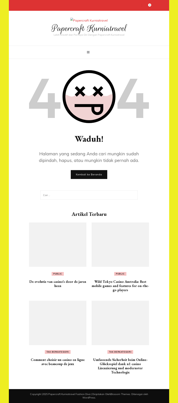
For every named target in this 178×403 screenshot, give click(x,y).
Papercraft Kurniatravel (89, 28)
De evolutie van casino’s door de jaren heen (57, 283)
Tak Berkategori (58, 352)
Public (57, 274)
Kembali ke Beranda (89, 174)
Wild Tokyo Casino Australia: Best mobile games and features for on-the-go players (120, 285)
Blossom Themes (120, 394)
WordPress (88, 397)
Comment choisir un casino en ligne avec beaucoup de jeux (58, 361)
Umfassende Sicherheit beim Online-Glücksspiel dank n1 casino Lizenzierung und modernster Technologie (120, 365)
